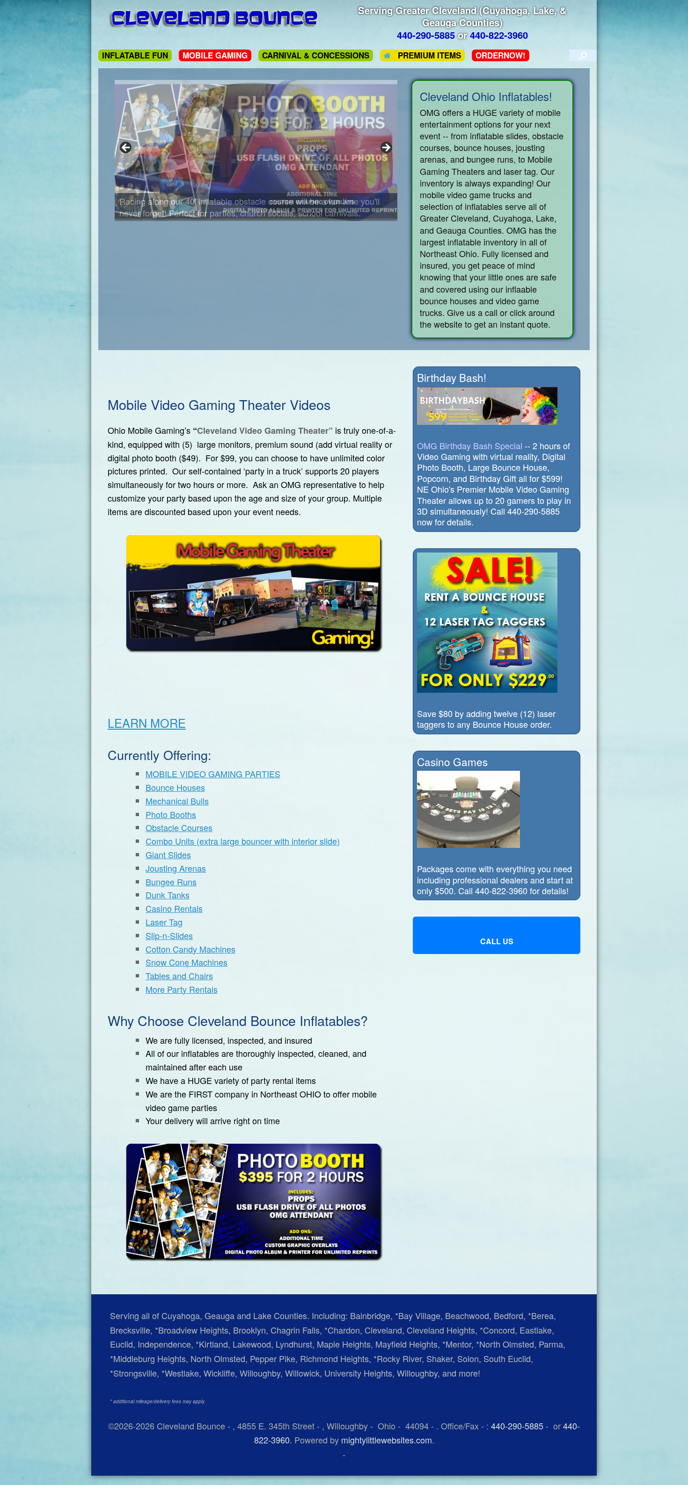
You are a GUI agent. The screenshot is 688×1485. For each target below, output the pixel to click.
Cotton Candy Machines (190, 949)
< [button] (126, 148)
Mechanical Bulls (177, 801)
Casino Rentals (174, 908)
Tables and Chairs (179, 975)
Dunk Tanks (168, 895)
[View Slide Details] (256, 150)
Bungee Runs (171, 881)
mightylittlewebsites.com (386, 1440)
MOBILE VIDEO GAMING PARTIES (213, 774)
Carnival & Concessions (315, 55)
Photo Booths (171, 814)
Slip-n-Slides (169, 935)
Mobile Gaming (215, 55)
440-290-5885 (517, 1426)
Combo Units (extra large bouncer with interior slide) (243, 841)
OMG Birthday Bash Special (469, 445)
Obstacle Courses (179, 827)
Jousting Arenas (176, 868)
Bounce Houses (175, 787)
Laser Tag (164, 922)
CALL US (496, 941)
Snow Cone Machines (186, 962)
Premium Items (429, 55)
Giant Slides (168, 854)
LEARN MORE (147, 722)
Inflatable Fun (135, 55)
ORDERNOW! (501, 55)
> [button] (386, 148)
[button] (583, 55)
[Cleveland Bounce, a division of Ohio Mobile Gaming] (215, 18)
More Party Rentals (182, 989)
